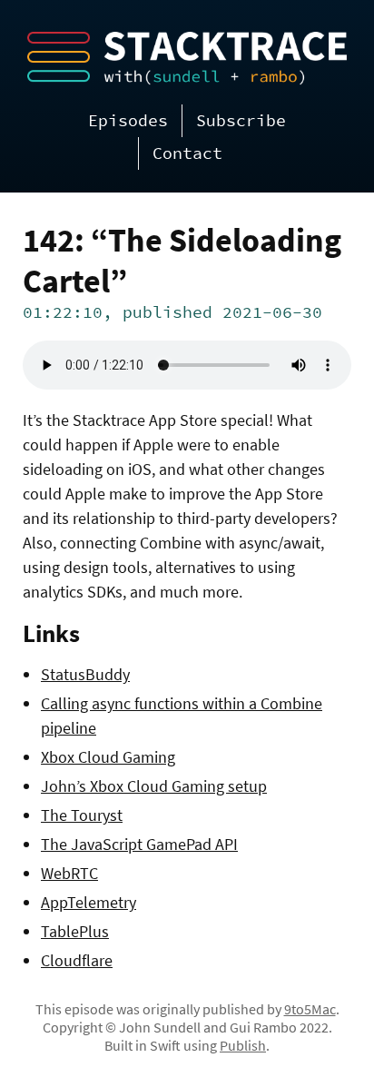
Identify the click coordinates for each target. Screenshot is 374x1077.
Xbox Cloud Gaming (108, 756)
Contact (187, 153)
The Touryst (82, 815)
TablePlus (75, 931)
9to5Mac (310, 1009)
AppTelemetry (88, 902)
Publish (243, 1045)
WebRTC (69, 873)
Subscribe (241, 120)
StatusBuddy (85, 674)
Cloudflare (77, 960)
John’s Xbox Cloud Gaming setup (154, 786)
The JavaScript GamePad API (139, 844)
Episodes (128, 120)
